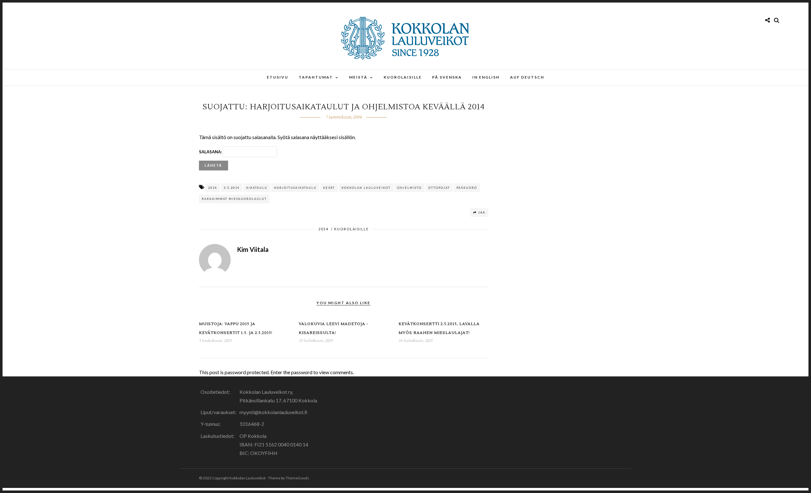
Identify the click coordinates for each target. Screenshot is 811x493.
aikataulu (256, 187)
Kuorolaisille (403, 77)
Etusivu (277, 77)
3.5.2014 (231, 187)
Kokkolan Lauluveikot (366, 187)
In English (486, 77)
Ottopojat (439, 187)
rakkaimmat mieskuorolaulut (234, 199)
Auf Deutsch (527, 77)
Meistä (358, 77)
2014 (212, 187)
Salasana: (211, 151)
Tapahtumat (316, 77)
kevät (329, 187)
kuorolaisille (351, 229)
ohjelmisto (409, 187)
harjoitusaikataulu (295, 187)
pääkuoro (467, 187)
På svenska (447, 77)
